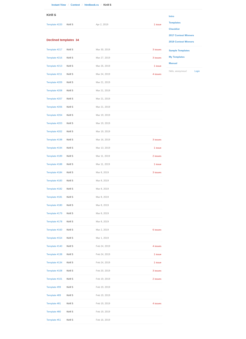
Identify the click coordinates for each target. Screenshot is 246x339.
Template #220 (54, 24)
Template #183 (54, 180)
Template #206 (54, 106)
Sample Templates (179, 50)
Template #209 (54, 82)
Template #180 (54, 205)
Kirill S (70, 24)
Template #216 (54, 57)
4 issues (157, 74)
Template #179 (54, 213)
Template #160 (54, 229)
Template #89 (54, 295)
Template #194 (54, 147)
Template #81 (54, 303)
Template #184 (54, 172)
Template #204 (54, 115)
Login (197, 71)
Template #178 (54, 221)
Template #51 (54, 319)
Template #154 (54, 238)
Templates (175, 22)
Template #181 (54, 197)
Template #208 (54, 90)
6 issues (157, 229)
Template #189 (54, 156)
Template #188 (54, 164)
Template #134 (54, 262)
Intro (171, 16)
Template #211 (54, 74)
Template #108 (54, 270)
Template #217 (54, 49)
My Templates (177, 56)
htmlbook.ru (92, 4)
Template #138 (54, 254)
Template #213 (54, 66)
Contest (75, 4)
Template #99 (54, 287)
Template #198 (54, 139)
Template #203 (54, 123)
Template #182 (54, 188)
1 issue (157, 24)
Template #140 (54, 246)
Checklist (174, 29)
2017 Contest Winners (181, 35)
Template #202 (54, 131)
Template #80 (54, 311)
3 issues (157, 49)
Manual (173, 63)
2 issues (157, 156)
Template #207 (54, 98)
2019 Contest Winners (181, 41)
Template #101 (54, 278)
